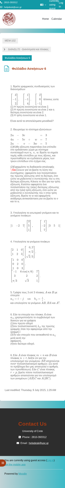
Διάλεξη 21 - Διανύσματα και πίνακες (28, 49)
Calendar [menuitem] (56, 19)
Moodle (22, 473)
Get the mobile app (15, 464)
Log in (61, 4)
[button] (43, 4)
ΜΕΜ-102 (10, 40)
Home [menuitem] (45, 19)
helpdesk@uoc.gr (13, 7)
